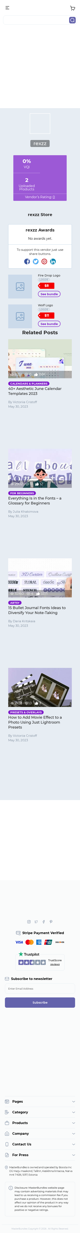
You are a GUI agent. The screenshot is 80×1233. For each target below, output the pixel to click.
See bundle (49, 294)
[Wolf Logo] (20, 316)
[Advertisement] (40, 68)
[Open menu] (7, 8)
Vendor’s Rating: (40, 197)
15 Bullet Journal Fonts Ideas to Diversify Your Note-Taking (37, 610)
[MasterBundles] (40, 7)
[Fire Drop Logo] (20, 286)
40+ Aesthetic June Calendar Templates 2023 (35, 391)
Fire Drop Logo (49, 275)
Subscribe (40, 1002)
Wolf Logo (45, 305)
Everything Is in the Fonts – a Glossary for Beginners (35, 500)
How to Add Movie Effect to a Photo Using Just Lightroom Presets (35, 722)
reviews (55, 964)
